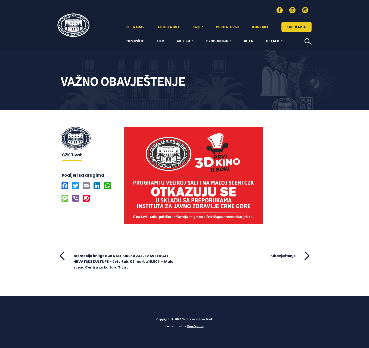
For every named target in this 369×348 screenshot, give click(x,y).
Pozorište (135, 41)
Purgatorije (227, 27)
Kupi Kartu (296, 27)
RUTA (248, 41)
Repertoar (135, 27)
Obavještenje (283, 255)
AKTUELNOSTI (168, 27)
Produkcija (217, 41)
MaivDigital (195, 326)
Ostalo (273, 41)
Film (160, 41)
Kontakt (260, 27)
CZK (197, 27)
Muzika (184, 41)
